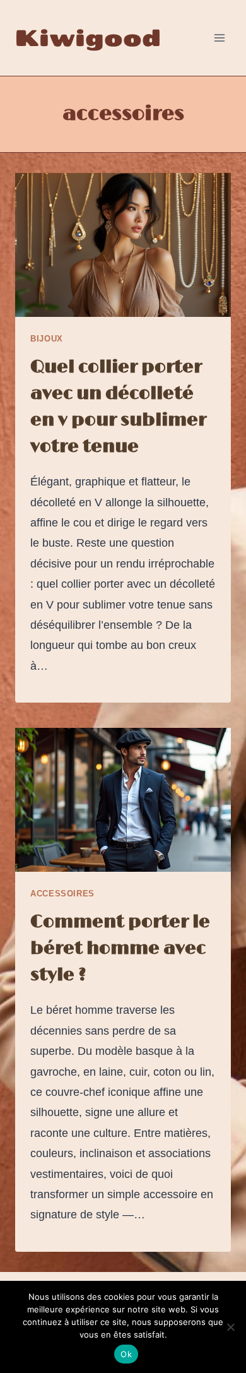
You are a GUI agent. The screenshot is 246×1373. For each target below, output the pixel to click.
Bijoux (46, 339)
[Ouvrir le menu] (219, 37)
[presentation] (123, 245)
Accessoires (62, 893)
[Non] (230, 1327)
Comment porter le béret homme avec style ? (120, 949)
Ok (126, 1354)
